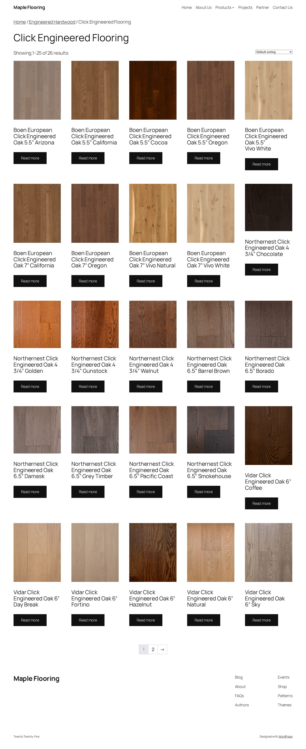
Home (20, 22)
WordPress (285, 736)
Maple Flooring (29, 7)
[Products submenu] (233, 7)
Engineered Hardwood (52, 22)
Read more (30, 157)
